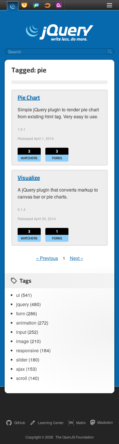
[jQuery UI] (24, 5)
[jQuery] (12, 5)
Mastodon (105, 422)
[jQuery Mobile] (36, 5)
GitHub (19, 422)
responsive (27, 350)
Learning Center (51, 422)
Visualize (29, 178)
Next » (76, 258)
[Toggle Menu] (109, 5)
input (21, 332)
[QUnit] (59, 5)
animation (26, 322)
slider (21, 359)
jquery (22, 304)
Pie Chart (29, 97)
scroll (21, 378)
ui (18, 295)
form (20, 313)
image (22, 341)
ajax (20, 369)
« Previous (47, 258)
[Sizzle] (47, 5)
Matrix (81, 422)
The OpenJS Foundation (74, 437)
